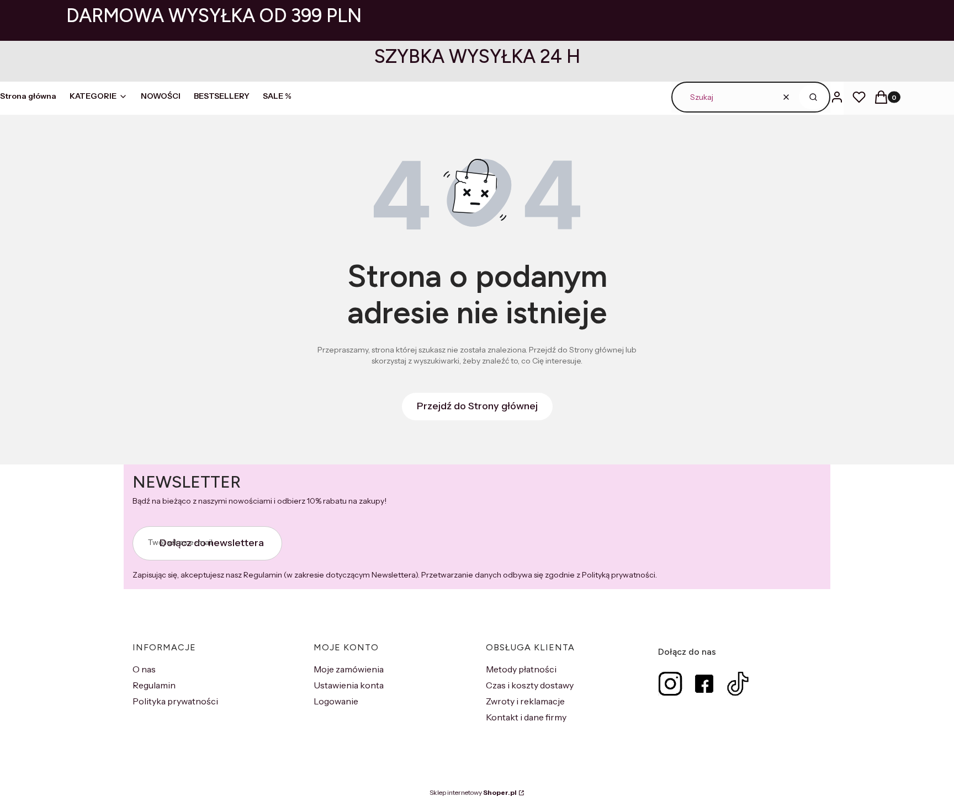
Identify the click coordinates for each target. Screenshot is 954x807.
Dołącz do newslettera (212, 543)
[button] (813, 97)
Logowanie (336, 701)
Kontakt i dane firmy (526, 717)
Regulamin (154, 685)
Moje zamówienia (349, 669)
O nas (144, 669)
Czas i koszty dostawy (530, 685)
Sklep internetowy (473, 792)
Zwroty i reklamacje (525, 701)
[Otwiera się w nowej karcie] (670, 683)
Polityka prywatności (175, 701)
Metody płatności (521, 669)
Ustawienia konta (349, 685)
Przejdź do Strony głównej (477, 406)
